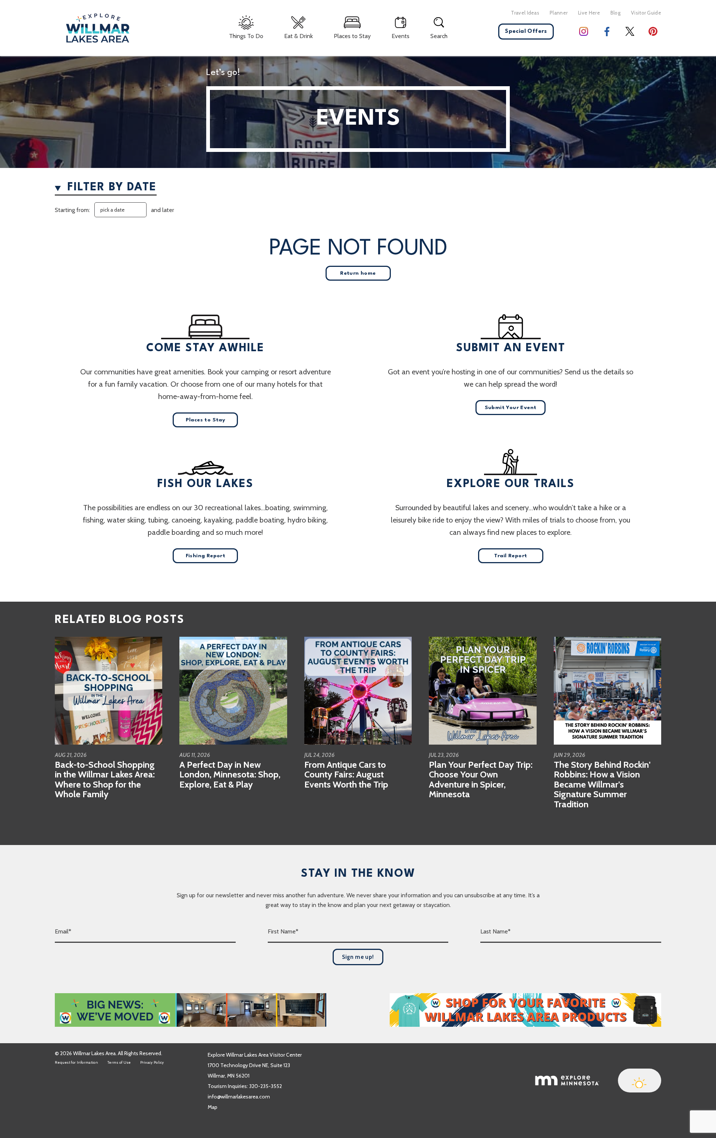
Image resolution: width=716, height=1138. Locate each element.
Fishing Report (206, 555)
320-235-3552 (265, 1086)
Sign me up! (358, 957)
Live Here (589, 13)
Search (439, 36)
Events (400, 36)
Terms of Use (119, 1062)
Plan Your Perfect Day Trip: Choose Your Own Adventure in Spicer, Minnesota (481, 779)
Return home (358, 273)
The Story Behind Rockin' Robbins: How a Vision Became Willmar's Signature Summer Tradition (602, 784)
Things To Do (246, 36)
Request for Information (76, 1062)
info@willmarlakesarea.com (239, 1096)
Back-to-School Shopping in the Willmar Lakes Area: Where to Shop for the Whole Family (105, 779)
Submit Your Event (511, 407)
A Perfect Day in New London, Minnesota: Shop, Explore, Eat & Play (229, 774)
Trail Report (510, 555)
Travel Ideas (525, 13)
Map (212, 1107)
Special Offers (526, 31)
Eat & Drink (298, 36)
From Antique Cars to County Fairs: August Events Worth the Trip (346, 774)
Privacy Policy (152, 1062)
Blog (615, 13)
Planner (559, 13)
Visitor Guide (646, 13)
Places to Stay (352, 36)
